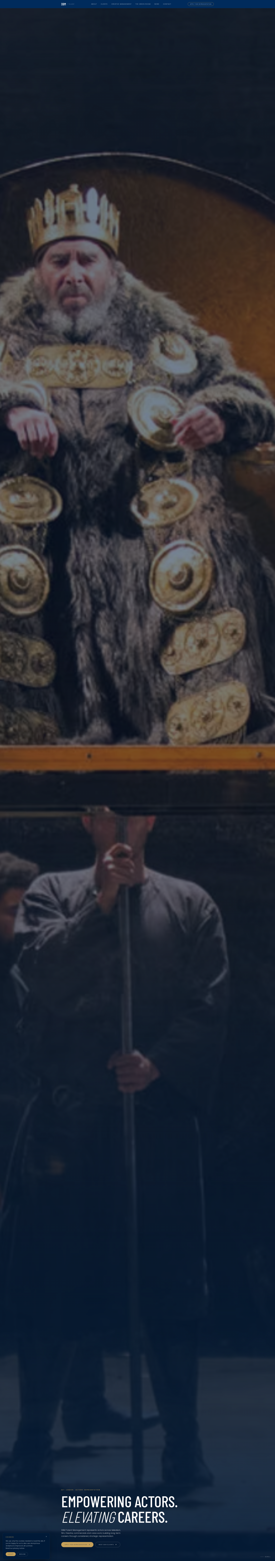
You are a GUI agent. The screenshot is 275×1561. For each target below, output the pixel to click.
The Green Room (143, 4)
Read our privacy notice (15, 1548)
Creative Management (121, 4)
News (156, 4)
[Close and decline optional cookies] (46, 1536)
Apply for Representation (201, 4)
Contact (167, 4)
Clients (104, 4)
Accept (11, 1554)
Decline (22, 1554)
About (94, 4)
